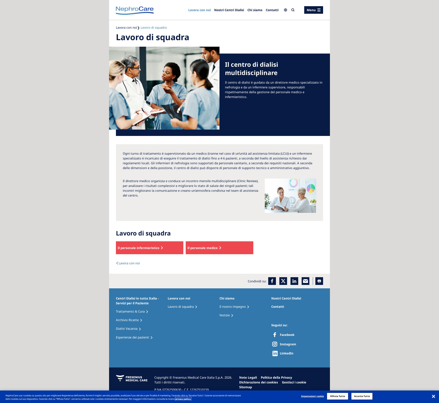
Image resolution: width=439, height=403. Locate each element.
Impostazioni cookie (312, 396)
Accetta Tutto (362, 396)
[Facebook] (272, 281)
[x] (283, 281)
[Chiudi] (433, 396)
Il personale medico (202, 248)
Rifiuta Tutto (337, 396)
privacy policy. (183, 398)
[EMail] (305, 281)
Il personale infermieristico (138, 248)
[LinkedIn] (294, 281)
